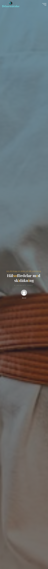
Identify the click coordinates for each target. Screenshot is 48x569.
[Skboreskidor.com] (11, 4)
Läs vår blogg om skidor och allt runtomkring (23, 271)
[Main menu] (44, 4)
